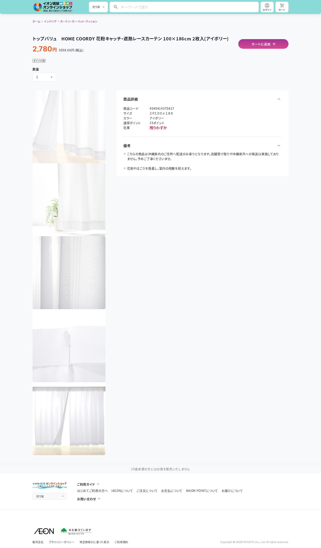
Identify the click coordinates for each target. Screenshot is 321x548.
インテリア (50, 21)
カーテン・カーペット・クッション (79, 21)
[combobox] (44, 77)
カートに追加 (261, 44)
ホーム (36, 21)
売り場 (96, 7)
